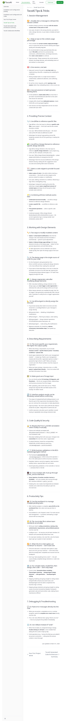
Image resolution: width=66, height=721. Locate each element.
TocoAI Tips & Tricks (9, 22)
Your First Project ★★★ (10, 19)
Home (17, 2)
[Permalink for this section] (49, 15)
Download (50, 2)
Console (41, 2)
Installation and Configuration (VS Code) (13, 15)
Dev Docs (29, 7)
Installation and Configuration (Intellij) (12, 10)
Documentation (26, 2)
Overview (6, 6)
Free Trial (59, 2)
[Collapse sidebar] (5, 718)
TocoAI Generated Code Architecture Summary (10, 26)
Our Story (34, 2)
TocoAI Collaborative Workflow (12, 30)
